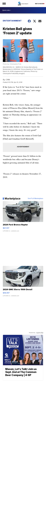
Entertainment (12, 21)
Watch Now (39, 3)
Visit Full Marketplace (35, 198)
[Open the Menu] (4, 4)
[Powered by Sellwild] (39, 333)
